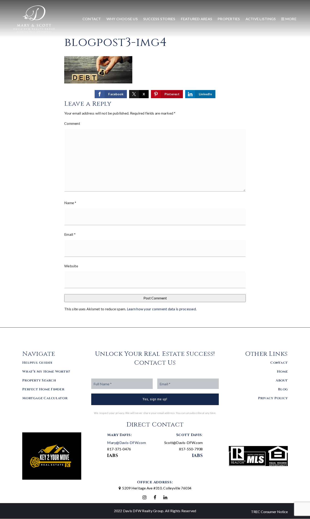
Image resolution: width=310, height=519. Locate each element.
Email (70, 234)
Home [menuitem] (282, 371)
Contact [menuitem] (91, 19)
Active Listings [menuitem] (261, 19)
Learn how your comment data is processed (161, 309)
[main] (155, 163)
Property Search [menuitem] (39, 380)
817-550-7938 (191, 449)
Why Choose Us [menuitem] (122, 19)
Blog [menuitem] (283, 389)
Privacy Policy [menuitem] (273, 398)
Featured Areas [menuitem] (196, 19)
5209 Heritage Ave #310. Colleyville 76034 (156, 488)
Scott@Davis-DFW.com (183, 442)
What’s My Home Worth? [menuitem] (46, 371)
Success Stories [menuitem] (159, 19)
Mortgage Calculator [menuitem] (44, 398)
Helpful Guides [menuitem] (37, 362)
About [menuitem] (282, 380)
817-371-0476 (119, 449)
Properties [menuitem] (229, 19)
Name (70, 203)
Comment (72, 123)
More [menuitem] (290, 19)
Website (71, 266)
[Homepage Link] (34, 18)
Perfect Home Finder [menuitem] (43, 389)
